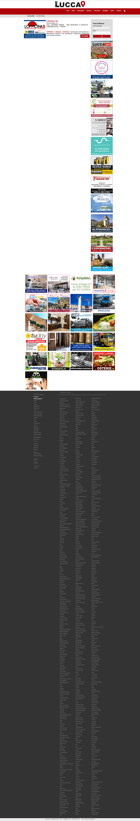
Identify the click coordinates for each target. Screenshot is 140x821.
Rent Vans (78, 714)
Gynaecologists (63, 576)
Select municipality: (97, 26)
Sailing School (79, 723)
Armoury (78, 419)
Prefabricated (94, 695)
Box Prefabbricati (64, 448)
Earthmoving (94, 519)
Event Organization (80, 530)
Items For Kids (63, 605)
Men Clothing (94, 634)
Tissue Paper (63, 777)
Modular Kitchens (64, 641)
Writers (77, 814)
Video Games (79, 793)
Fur (92, 559)
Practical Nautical (80, 695)
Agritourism (36, 439)
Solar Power (62, 747)
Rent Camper (78, 712)
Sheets (77, 738)
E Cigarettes (62, 516)
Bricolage (62, 450)
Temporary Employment (96, 770)
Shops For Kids (63, 743)
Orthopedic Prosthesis (81, 659)
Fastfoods (62, 539)
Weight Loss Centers (64, 803)
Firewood (62, 542)
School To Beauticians (96, 727)
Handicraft (78, 579)
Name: (94, 30)
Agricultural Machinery (65, 406)
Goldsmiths (94, 572)
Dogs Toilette (94, 511)
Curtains (62, 499)
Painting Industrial (80, 665)
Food (61, 550)
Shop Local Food (63, 741)
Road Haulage (63, 718)
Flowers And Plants (95, 549)
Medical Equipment (64, 631)
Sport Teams (78, 752)
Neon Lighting (63, 646)
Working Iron (63, 813)
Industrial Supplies (95, 595)
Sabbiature (93, 721)
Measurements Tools (80, 629)
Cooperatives (94, 494)
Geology (61, 569)
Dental (61, 505)
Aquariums (93, 417)
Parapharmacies (79, 668)
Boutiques (78, 447)
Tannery (93, 767)
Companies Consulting (65, 486)
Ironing (93, 604)
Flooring (62, 546)
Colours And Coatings (96, 485)
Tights (77, 774)
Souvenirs (93, 748)
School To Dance (63, 728)
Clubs (77, 481)
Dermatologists (79, 508)
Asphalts (93, 422)
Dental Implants (79, 506)
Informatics (62, 597)
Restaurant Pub (79, 718)
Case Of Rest (62, 467)
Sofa (77, 746)
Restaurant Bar (63, 716)
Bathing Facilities (64, 431)
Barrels (93, 430)
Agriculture (78, 407)
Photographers (63, 680)
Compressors (94, 487)
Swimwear (78, 765)
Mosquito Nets (79, 642)
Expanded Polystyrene (96, 532)
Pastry (77, 672)
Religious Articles (95, 708)
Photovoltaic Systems (96, 682)
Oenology (62, 652)
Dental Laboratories (95, 506)
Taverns (77, 769)
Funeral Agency (79, 557)
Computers (62, 487)
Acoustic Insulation (64, 400)
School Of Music (79, 727)
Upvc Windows (94, 789)
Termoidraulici (94, 772)
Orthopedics (62, 660)
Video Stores (94, 793)
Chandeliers (78, 474)
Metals (93, 636)
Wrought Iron (94, 814)
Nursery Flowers (95, 649)
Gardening (93, 564)
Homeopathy (78, 587)
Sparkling (62, 748)
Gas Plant (93, 566)
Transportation (79, 784)
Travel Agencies (95, 784)
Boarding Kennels (64, 444)
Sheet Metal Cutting (64, 737)
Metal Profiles (63, 635)
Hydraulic (62, 592)
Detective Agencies (64, 508)
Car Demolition (63, 457)
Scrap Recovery (63, 730)
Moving (93, 644)
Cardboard (93, 464)
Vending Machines (95, 791)
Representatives (95, 714)
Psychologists (63, 699)
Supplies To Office (64, 760)
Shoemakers (94, 740)
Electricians (62, 522)
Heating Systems (79, 583)
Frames (93, 553)
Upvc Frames (78, 789)
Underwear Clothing (95, 787)
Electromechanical (95, 523)
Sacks (61, 722)
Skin (77, 744)
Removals (62, 709)
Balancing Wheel (63, 427)
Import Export (63, 593)
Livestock (78, 621)
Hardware (93, 579)
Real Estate (94, 704)
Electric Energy (63, 520)
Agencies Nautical (95, 404)
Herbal (92, 583)
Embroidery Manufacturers (82, 526)
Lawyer (77, 613)
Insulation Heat (63, 599)
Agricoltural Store (95, 405)
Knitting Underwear (64, 609)
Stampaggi (78, 755)
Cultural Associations (96, 398)
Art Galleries (94, 419)
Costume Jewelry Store (81, 496)
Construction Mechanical (81, 491)
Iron (76, 604)
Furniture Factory (95, 561)
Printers (61, 696)
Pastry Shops (37, 423)
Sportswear (78, 753)
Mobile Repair (79, 640)
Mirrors (61, 639)
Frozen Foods (63, 554)
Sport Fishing (63, 750)
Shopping (36, 427)
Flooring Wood (79, 547)
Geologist (93, 568)
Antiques (93, 415)
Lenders (93, 617)
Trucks (61, 784)
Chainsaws (93, 472)
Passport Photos (79, 670)
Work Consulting (95, 812)
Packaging (62, 661)
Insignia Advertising (80, 598)
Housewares (94, 591)
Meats (92, 629)
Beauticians (62, 433)
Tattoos (61, 767)
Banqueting (94, 428)
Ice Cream (78, 593)
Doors (61, 512)
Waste (77, 797)
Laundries (93, 612)
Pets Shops (78, 678)
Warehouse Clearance (96, 795)
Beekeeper (93, 436)
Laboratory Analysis (80, 612)
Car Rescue (93, 460)
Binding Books (79, 441)
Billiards (93, 439)
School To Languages (80, 729)
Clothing (77, 479)
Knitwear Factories (80, 610)
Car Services (94, 462)
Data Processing (95, 502)
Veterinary (62, 792)
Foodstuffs (93, 551)
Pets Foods (62, 677)
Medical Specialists (95, 632)
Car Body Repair (95, 456)
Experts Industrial (80, 534)
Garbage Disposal (64, 563)
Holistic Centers (63, 586)
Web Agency (78, 801)
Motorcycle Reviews (64, 643)
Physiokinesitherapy (64, 682)
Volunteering (78, 795)
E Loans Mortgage (64, 518)
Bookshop (62, 446)
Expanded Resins (64, 533)
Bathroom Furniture (80, 432)
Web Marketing (94, 801)
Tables (61, 766)
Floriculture (94, 547)
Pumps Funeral (94, 702)
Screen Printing (79, 731)
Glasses (61, 571)
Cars (92, 466)
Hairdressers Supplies (65, 578)
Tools (61, 779)
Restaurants (80, 10)
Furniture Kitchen (63, 561)
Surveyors (93, 761)
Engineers (93, 528)
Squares (35, 441)
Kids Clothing (94, 606)
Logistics (62, 622)
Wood (77, 812)
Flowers (77, 549)
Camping (62, 455)
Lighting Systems (64, 620)
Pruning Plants (79, 699)
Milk (61, 637)
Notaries (78, 649)
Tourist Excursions (80, 780)
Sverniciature (63, 762)
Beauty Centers (94, 434)
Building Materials (95, 451)
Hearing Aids (94, 581)
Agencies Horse (79, 404)
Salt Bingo (93, 723)
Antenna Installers (80, 415)
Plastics (77, 687)
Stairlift (93, 753)
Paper (77, 666)
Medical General (79, 632)
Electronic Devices (95, 525)
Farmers (77, 538)
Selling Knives (79, 733)
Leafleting (62, 614)
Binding (61, 440)
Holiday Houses (95, 585)
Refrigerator (94, 706)
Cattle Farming (94, 470)
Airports (77, 411)
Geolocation (78, 568)
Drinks (92, 513)
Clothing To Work (64, 480)
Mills (77, 638)
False (61, 537)
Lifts (92, 619)
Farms (92, 538)
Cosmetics (62, 495)
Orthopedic (62, 658)
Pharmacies (78, 680)
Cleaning (62, 476)
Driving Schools (63, 514)
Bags (77, 426)
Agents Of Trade (79, 405)
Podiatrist (62, 690)
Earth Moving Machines (81, 519)
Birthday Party (94, 441)
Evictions (93, 530)
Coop (77, 494)
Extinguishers (63, 535)
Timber (93, 774)
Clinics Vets (62, 478)
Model (92, 640)
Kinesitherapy (79, 608)
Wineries (93, 810)
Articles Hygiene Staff (80, 421)
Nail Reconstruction (95, 646)
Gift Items (78, 570)
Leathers (93, 615)
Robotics (93, 719)
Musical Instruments (80, 646)
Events (112, 10)
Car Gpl (77, 458)
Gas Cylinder (78, 566)
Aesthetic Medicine (95, 402)
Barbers (77, 430)
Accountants (78, 400)
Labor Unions (63, 610)
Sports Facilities (95, 752)
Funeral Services (63, 557)
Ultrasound (78, 787)
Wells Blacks (62, 805)
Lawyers (93, 613)
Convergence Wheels (96, 492)
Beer (61, 436)
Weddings (93, 803)
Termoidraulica (79, 772)
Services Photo (79, 735)
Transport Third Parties (65, 783)
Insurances (78, 600)
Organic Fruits (79, 657)
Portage (77, 693)
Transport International (96, 782)
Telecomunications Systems (66, 769)
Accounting (94, 400)
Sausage (62, 726)
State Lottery (94, 755)
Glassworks (78, 572)
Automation (94, 424)
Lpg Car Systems (79, 623)
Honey (92, 587)
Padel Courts (78, 663)
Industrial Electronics (80, 595)
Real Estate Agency (38, 455)
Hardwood (62, 580)
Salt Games (62, 724)
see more (85, 36)
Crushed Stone (63, 497)
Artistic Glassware (95, 421)
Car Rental (78, 460)
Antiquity (62, 416)
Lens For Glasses (63, 618)
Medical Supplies (63, 633)
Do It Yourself (63, 510)
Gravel (77, 574)
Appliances (78, 417)
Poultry (93, 693)
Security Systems (95, 731)
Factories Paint (94, 536)
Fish (61, 544)
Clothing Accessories (96, 479)
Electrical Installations (96, 521)
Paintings (62, 665)
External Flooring (95, 534)
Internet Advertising (80, 602)
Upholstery (62, 788)
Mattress (62, 627)
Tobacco (77, 778)
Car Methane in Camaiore (65, 392)
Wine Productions (95, 808)
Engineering (78, 528)
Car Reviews (62, 461)
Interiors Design (95, 600)
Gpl (60, 573)
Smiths (93, 744)
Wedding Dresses (64, 801)
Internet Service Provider (97, 602)
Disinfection (78, 509)
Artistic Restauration (64, 421)
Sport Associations (95, 750)
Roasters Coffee (79, 719)
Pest (77, 676)
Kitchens (93, 608)
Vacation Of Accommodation (66, 790)
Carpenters (62, 465)
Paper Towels (63, 667)
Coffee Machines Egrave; (65, 484)
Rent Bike (62, 711)
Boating (77, 445)
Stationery (62, 756)
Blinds (92, 443)
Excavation (62, 531)
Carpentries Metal (80, 466)
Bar (60, 429)
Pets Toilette (94, 678)
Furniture (78, 561)
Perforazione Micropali (65, 673)
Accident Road (63, 399)
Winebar (77, 810)
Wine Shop (62, 809)
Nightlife (36, 449)
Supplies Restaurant (96, 759)
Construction (63, 489)
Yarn (61, 815)
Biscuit (61, 442)
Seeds (61, 731)
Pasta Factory (63, 671)
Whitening (78, 806)
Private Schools (95, 697)
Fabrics (77, 536)
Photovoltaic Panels (80, 682)
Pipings (77, 685)
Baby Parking (63, 425)
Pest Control (94, 676)
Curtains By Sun (79, 500)
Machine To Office (64, 624)
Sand (77, 725)
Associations (63, 423)
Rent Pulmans (94, 712)
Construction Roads (95, 491)
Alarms (93, 411)
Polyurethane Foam (95, 691)
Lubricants (93, 623)
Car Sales (78, 462)
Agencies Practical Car (65, 404)
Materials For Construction (97, 627)
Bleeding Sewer (79, 443)
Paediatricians (94, 663)
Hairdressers (37, 429)
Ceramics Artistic (79, 472)
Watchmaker (78, 799)
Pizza (35, 419)
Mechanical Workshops (81, 630)
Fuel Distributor (63, 556)
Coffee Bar (78, 483)
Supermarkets (63, 758)
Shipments (62, 739)
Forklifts (77, 553)
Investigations (63, 603)
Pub (76, 700)
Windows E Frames (64, 807)
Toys (92, 780)
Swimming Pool (95, 763)
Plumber (62, 688)
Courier (93, 496)
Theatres (62, 773)
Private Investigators (80, 697)
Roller (61, 720)
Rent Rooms (62, 713)
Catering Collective (64, 469)
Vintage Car (62, 794)
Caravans (78, 464)
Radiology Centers (80, 704)
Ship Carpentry (94, 738)
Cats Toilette (78, 470)
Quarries (62, 703)
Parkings (93, 668)
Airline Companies (95, 409)
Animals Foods (63, 414)
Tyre (61, 786)
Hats (77, 581)
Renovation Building (96, 710)
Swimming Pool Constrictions (66, 764)
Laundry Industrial (64, 612)
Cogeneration (79, 485)
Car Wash (62, 463)
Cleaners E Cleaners (95, 475)
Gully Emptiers (79, 576)
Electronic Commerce (80, 525)
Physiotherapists (79, 683)
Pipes (61, 684)
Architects (62, 418)
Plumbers (78, 689)
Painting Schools (95, 665)
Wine (77, 808)
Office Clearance (79, 653)
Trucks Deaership (79, 786)
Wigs (92, 806)
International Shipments (65, 601)
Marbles (61, 626)
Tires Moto (93, 776)
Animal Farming (79, 413)
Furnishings (62, 559)
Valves (77, 791)
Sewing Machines (64, 735)
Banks (77, 428)
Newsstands (94, 648)
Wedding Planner (79, 803)
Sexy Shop (78, 736)
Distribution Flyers (95, 509)
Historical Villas (37, 454)
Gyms (92, 576)
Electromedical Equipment (66, 523)
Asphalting (78, 422)
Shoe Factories (79, 740)
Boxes (77, 449)
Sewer (92, 735)
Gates (61, 567)
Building (36, 459)
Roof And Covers (79, 721)
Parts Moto (62, 669)
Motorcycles (78, 644)
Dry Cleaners (78, 515)
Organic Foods (63, 656)
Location (93, 621)
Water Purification (95, 799)
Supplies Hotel (79, 759)
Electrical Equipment (80, 521)
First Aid (93, 543)
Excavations (78, 532)
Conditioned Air (79, 489)
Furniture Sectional (95, 562)
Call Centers (94, 453)
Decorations (62, 503)
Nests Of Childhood (80, 648)
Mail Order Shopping (80, 625)
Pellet (92, 672)
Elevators (62, 525)
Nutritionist (94, 651)
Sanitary (93, 725)
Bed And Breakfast (64, 435)
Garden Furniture (79, 564)
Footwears (62, 552)
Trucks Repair (94, 786)
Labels (92, 610)
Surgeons (78, 761)
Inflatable (93, 596)
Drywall (93, 515)
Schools (35, 461)
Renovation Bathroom (81, 710)
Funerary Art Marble (80, 559)
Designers (93, 508)
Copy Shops (78, 398)
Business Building (64, 452)
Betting (93, 438)
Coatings (93, 481)
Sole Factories (79, 748)
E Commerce (78, 517)
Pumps (77, 702)
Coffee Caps (94, 483)
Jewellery (78, 606)
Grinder (93, 574)
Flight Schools (94, 545)
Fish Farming (78, 545)
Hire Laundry (62, 584)
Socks (61, 745)
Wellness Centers (95, 805)
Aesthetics (36, 463)
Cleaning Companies (96, 477)
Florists (61, 548)
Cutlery (93, 500)
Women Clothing (63, 811)
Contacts (118, 10)
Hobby (77, 585)
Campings (78, 456)
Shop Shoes (78, 742)
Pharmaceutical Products (65, 679)
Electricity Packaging (80, 523)
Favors (77, 540)
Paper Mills (94, 666)
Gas (60, 565)
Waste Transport (95, 797)
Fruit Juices (78, 555)
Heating (61, 582)
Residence (78, 716)
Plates (92, 687)
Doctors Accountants (80, 511)
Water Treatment (63, 800)
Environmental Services (65, 529)
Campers (93, 455)
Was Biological (63, 796)
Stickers (77, 757)
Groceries (62, 574)
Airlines (61, 410)
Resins (92, 716)
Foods (77, 551)
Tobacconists (94, 778)
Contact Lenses (79, 492)
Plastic (61, 686)
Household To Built (80, 591)
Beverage (62, 438)
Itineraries (105, 10)
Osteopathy (78, 661)
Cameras (62, 453)
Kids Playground (63, 607)
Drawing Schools (79, 513)
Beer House (78, 438)
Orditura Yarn (94, 655)
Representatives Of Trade (65, 714)
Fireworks (78, 543)
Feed (92, 540)
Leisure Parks (79, 617)
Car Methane (94, 458)
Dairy (61, 501)
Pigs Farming (94, 683)
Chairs (61, 472)
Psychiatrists (94, 699)
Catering (93, 468)
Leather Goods (79, 615)
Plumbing (93, 689)
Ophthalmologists (64, 654)
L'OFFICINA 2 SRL (52, 21)
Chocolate (78, 475)
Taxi (92, 769)
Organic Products (95, 657)
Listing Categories (38, 398)
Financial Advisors (95, 542)
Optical (77, 655)
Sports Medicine (63, 752)
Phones (93, 680)
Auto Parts (78, 424)
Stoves (92, 757)
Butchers (78, 453)
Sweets (77, 763)
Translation (78, 782)
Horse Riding (63, 588)
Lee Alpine (62, 616)
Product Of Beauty (64, 697)
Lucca (67, 10)
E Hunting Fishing (95, 517)
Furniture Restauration (81, 562)
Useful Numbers (37, 437)
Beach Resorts (94, 432)
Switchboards (94, 765)
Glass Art (93, 570)
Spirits (77, 750)
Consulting (62, 491)
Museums (88, 10)
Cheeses (93, 474)
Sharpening (94, 736)
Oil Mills (93, 653)
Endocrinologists (95, 526)
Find (102, 36)
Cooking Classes (63, 493)
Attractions (97, 10)
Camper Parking (79, 455)
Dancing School (79, 502)
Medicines (78, 634)
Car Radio (62, 459)
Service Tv (62, 733)
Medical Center (94, 630)
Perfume (77, 674)
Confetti (93, 489)
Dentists (62, 506)
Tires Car (78, 776)
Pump (61, 701)
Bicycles (77, 439)
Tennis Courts (63, 771)
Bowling (93, 447)
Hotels (73, 10)
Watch (61, 798)
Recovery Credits (79, 706)
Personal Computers (64, 675)
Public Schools (94, 700)
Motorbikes (94, 642)
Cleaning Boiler (79, 477)
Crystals (77, 498)
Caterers (77, 468)
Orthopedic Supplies (96, 659)
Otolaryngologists (95, 661)
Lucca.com (30, 16)
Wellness (36, 443)
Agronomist (62, 408)
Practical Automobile (64, 694)
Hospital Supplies (95, 589)
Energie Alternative (64, 527)
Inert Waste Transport (81, 596)
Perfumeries (94, 674)
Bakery (93, 426)
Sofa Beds (93, 746)
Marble (93, 625)
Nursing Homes (79, 651)
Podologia (78, 691)
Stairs (61, 754)
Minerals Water (94, 638)
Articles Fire (62, 419)
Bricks (92, 449)
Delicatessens (79, 504)
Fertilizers (62, 540)
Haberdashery (79, 578)
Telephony (78, 770)
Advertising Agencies (80, 402)
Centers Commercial (64, 470)
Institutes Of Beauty (95, 598)
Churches (36, 417)
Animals (93, 413)
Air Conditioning (79, 409)
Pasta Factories (94, 670)
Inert (61, 595)
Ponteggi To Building (64, 692)
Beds (77, 436)
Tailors (77, 767)
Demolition (93, 504)
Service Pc (93, 733)
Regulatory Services (64, 707)
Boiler (92, 445)
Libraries (78, 619)
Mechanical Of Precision (65, 629)
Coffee (61, 482)
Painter (61, 663)
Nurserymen (62, 650)
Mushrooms (62, 644)
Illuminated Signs (95, 593)
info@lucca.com (67, 819)
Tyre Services (37, 466)
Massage (78, 627)
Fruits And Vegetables (96, 555)
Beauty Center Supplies (81, 434)
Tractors (61, 781)
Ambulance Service (64, 412)
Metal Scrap (78, 636)
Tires (61, 775)
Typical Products (37, 432)
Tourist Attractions (38, 412)
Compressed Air (79, 487)
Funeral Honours (95, 557)
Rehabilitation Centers (81, 708)
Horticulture (78, 589)
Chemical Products (64, 474)
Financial (78, 542)
